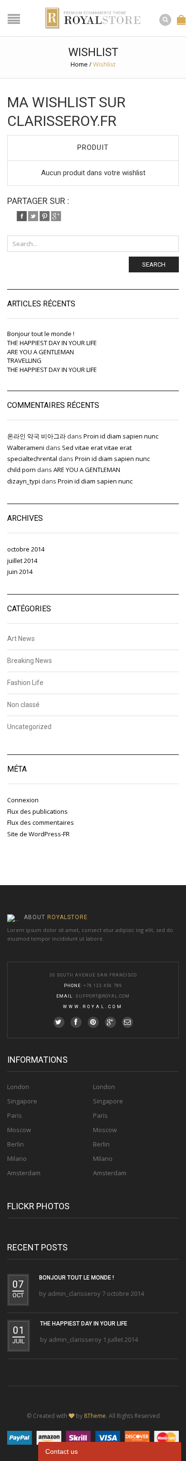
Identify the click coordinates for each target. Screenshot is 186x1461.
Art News (21, 638)
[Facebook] (22, 216)
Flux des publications (37, 811)
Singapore (22, 1101)
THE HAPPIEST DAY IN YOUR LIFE (52, 342)
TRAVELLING (24, 360)
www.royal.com (93, 1006)
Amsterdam (24, 1173)
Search (153, 264)
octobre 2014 (25, 549)
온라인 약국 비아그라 (36, 436)
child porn (21, 469)
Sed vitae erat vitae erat (97, 447)
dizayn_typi (23, 481)
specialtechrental (32, 458)
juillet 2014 (22, 560)
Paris (14, 1115)
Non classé (23, 704)
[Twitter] (33, 216)
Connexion (23, 800)
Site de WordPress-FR (38, 834)
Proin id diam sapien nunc (120, 436)
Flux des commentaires (40, 822)
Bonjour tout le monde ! (40, 333)
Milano (17, 1158)
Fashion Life (25, 682)
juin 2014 (19, 571)
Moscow (19, 1129)
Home (79, 64)
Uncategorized (29, 726)
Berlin (15, 1144)
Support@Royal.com (102, 996)
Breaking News (29, 660)
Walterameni (25, 447)
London (18, 1086)
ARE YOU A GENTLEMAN (40, 352)
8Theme (95, 1416)
